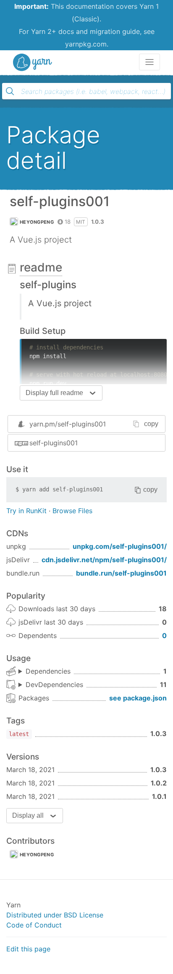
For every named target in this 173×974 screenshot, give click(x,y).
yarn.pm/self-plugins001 (67, 424)
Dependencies (48, 671)
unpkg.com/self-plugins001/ (120, 546)
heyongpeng (37, 222)
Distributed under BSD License (54, 915)
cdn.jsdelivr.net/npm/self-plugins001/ (104, 559)
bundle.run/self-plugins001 (121, 573)
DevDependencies (54, 684)
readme (41, 267)
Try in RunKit (26, 510)
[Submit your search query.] (10, 91)
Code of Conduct (34, 925)
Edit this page (28, 949)
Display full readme (54, 392)
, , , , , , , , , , (50, 685)
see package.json (138, 698)
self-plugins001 (53, 443)
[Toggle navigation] (149, 62)
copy (151, 423)
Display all (28, 815)
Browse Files (72, 510)
